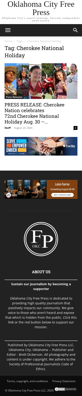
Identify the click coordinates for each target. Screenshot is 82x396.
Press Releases (14, 96)
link (11, 322)
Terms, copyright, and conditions (27, 381)
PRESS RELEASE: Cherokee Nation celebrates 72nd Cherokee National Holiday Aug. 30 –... (34, 113)
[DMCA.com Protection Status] (65, 390)
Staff (8, 127)
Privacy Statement (63, 381)
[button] (7, 30)
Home (8, 41)
